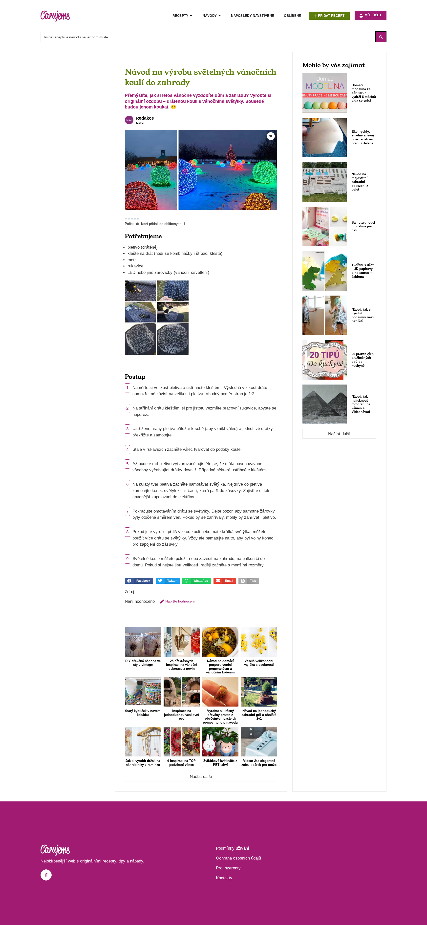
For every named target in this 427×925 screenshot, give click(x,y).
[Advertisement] (75, 126)
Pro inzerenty (228, 868)
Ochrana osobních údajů (238, 858)
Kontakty (224, 878)
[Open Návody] (219, 15)
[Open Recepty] (191, 15)
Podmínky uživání (232, 848)
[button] (139, 581)
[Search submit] (380, 36)
